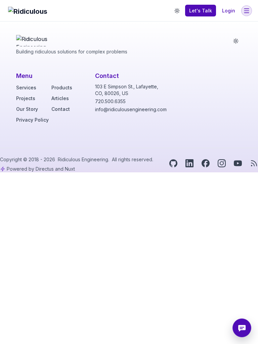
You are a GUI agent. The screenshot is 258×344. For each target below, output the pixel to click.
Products (61, 87)
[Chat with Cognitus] (241, 327)
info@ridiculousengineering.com (131, 109)
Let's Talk (200, 10)
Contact (60, 109)
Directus (45, 169)
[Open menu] (246, 10)
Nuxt (70, 169)
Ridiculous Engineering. (84, 159)
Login (228, 10)
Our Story (27, 109)
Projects (25, 98)
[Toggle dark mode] (177, 11)
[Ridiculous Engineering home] (35, 39)
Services (26, 87)
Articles (60, 98)
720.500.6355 (110, 101)
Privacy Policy (32, 120)
